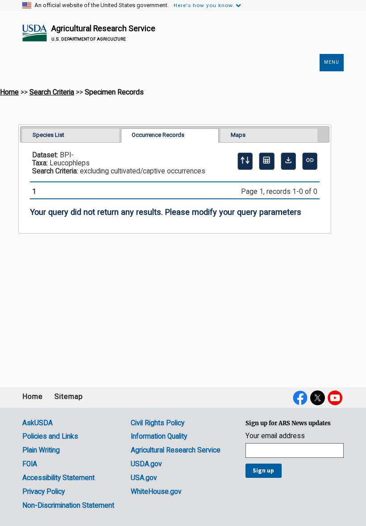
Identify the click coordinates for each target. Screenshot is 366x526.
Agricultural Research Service (103, 28)
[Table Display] (266, 160)
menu (331, 62)
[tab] (71, 135)
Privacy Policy (43, 492)
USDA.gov (146, 464)
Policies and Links (50, 436)
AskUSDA (37, 423)
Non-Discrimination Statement (68, 505)
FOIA (29, 464)
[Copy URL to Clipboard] (309, 160)
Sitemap (68, 397)
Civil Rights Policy (157, 423)
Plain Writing (41, 450)
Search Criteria (51, 92)
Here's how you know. (204, 5)
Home (9, 92)
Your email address (275, 436)
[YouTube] (335, 397)
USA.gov (144, 478)
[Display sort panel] (245, 160)
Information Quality (159, 436)
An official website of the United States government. (101, 5)
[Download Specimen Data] (288, 160)
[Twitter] (317, 397)
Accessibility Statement (58, 478)
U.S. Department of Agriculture (88, 39)
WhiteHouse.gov (156, 492)
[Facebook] (300, 397)
